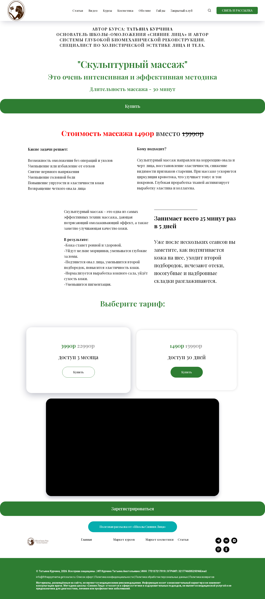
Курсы (107, 10)
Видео (93, 10)
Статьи (77, 10)
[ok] (226, 551)
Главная (86, 539)
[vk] (226, 542)
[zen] (234, 542)
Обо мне (145, 10)
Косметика (125, 10)
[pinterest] (218, 551)
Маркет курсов (124, 539)
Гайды (160, 10)
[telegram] (218, 542)
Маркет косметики (159, 539)
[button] (209, 10)
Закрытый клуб (182, 10)
